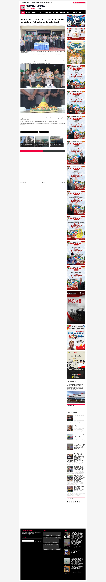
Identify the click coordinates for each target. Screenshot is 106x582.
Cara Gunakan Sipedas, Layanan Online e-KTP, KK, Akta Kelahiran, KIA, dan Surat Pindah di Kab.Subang (77, 551)
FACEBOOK (37, 2)
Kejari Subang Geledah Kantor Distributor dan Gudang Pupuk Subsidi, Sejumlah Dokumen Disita (79, 417)
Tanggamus (58, 549)
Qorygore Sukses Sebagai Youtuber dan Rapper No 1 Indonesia (79, 426)
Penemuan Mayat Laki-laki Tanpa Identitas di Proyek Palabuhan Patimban (77, 559)
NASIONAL (52, 533)
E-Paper (41, 2)
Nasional (28, 12)
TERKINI (46, 537)
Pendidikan (62, 12)
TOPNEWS (33, 2)
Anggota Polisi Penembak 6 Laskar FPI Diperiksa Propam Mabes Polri (77, 567)
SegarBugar (74, 12)
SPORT (51, 537)
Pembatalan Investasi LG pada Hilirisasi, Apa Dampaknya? (75, 385)
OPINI (56, 544)
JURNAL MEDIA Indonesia (33, 577)
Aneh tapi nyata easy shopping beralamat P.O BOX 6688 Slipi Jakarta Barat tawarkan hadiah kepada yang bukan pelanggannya (79, 446)
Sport (80, 12)
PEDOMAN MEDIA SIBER (48, 2)
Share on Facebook (26, 132)
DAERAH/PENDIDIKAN (48, 544)
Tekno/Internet (55, 542)
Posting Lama (63, 182)
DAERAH (46, 533)
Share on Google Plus (44, 132)
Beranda (43, 182)
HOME (23, 12)
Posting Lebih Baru (23, 182)
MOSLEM (46, 546)
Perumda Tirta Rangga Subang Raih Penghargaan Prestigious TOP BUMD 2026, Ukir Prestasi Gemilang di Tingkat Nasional (79, 489)
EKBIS (52, 535)
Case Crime (55, 12)
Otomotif (56, 546)
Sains (52, 549)
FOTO (51, 546)
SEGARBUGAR (47, 542)
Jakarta (34, 12)
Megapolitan (46, 549)
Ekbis (68, 12)
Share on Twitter (35, 132)
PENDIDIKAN (57, 537)
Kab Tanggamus (47, 12)
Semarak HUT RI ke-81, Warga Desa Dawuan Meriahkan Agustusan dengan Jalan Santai (79, 468)
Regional (40, 12)
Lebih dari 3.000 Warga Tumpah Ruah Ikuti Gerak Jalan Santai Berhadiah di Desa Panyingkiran (79, 436)
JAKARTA (58, 533)
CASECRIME (46, 535)
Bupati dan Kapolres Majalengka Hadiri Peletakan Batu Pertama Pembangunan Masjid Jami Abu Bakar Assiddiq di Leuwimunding (79, 478)
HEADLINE (58, 535)
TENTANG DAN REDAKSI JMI (25, 2)
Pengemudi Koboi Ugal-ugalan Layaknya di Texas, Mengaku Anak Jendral (77, 533)
